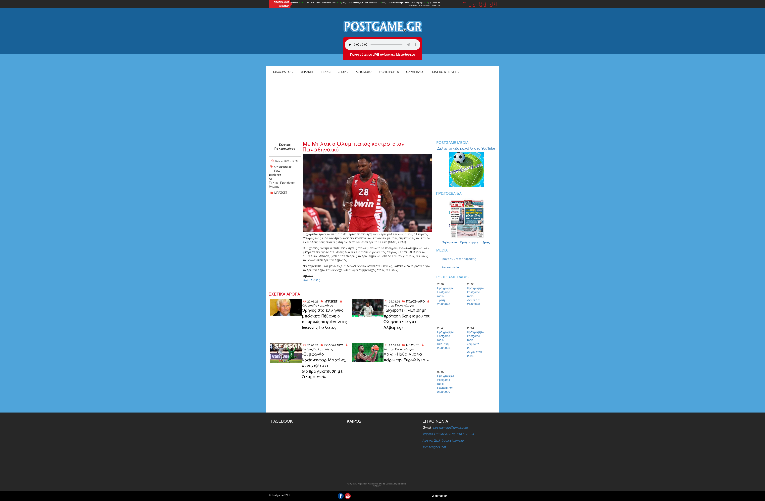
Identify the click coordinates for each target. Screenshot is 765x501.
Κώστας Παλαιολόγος (285, 146)
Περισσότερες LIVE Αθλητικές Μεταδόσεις (382, 54)
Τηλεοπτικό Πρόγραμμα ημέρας (466, 242)
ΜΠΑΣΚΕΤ (280, 193)
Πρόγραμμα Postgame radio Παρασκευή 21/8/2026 (444, 384)
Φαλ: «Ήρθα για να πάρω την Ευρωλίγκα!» (406, 356)
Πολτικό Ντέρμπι (444, 72)
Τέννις (326, 72)
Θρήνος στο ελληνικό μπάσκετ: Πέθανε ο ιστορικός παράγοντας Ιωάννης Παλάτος (324, 318)
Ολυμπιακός (283, 167)
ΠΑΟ (277, 171)
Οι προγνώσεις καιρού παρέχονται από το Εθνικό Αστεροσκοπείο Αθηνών (376, 485)
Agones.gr (425, 5)
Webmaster (439, 495)
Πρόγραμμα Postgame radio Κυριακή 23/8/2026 (444, 340)
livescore (436, 5)
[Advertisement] (382, 107)
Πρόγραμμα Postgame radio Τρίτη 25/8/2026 (444, 296)
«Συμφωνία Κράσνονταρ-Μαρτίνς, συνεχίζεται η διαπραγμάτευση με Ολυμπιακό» (324, 365)
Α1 (270, 179)
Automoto (364, 72)
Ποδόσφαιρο (281, 72)
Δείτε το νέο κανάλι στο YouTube (466, 148)
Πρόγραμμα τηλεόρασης (458, 259)
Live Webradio (450, 267)
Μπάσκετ (307, 72)
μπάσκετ (275, 175)
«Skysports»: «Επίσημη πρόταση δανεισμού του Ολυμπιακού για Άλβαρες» (406, 318)
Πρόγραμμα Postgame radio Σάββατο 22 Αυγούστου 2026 (474, 344)
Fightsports (389, 72)
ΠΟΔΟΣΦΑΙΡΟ (415, 301)
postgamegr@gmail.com (450, 427)
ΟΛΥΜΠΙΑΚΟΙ (415, 72)
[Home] (382, 26)
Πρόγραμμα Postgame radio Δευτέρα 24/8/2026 (474, 296)
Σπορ (342, 72)
